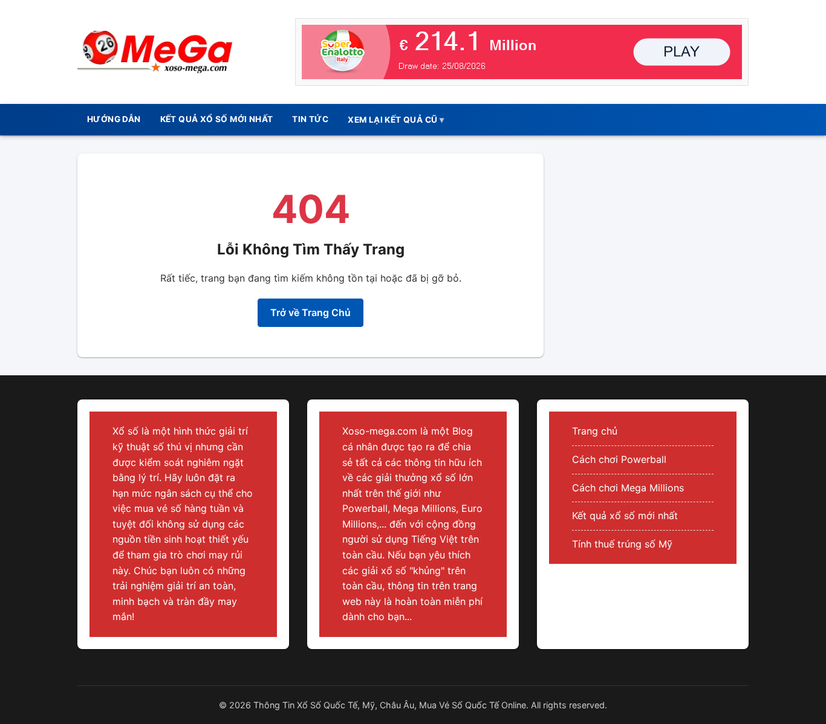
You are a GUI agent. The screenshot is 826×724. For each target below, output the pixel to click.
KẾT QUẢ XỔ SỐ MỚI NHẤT (216, 119)
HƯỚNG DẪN (114, 119)
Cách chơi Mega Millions (628, 488)
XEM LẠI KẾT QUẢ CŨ (392, 119)
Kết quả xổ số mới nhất (625, 515)
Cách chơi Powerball (619, 459)
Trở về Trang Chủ (310, 312)
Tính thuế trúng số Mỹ (622, 544)
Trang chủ (594, 431)
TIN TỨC (310, 119)
